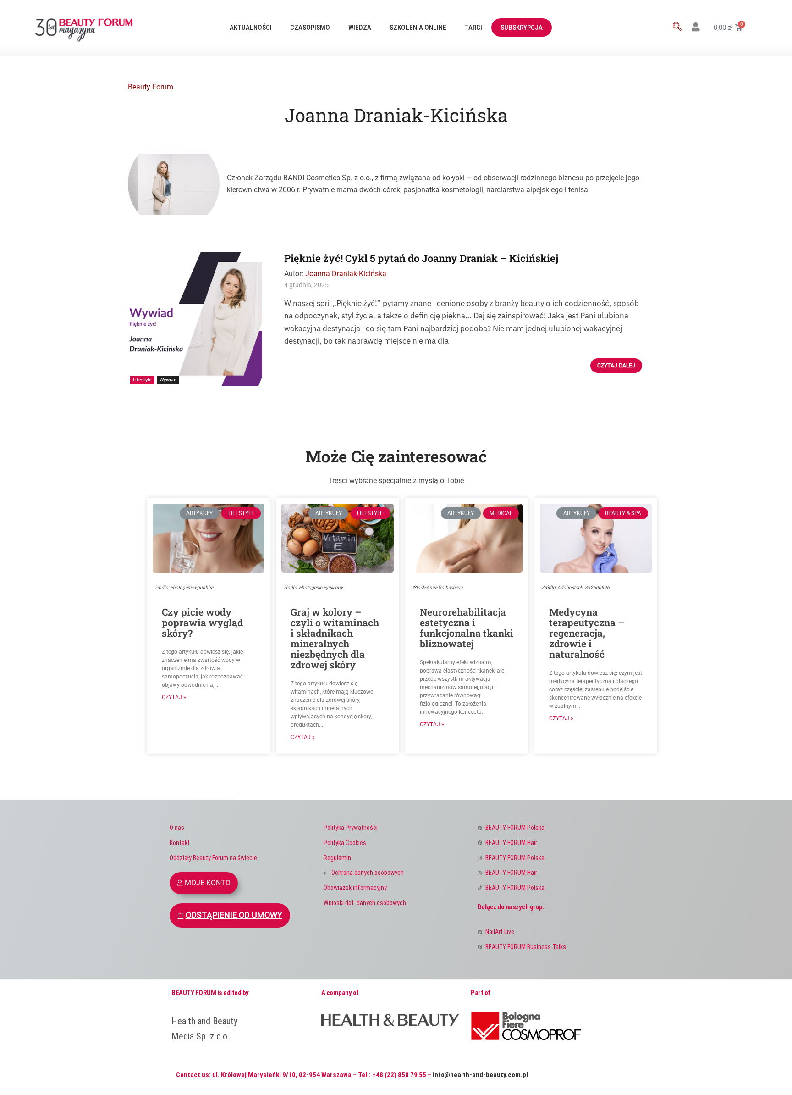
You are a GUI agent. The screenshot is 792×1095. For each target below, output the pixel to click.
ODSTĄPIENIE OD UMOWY (234, 915)
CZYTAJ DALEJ (616, 365)
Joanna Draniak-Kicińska (345, 273)
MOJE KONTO (208, 882)
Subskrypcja (521, 27)
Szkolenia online (418, 27)
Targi (473, 27)
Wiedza (359, 27)
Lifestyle (142, 379)
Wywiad (168, 379)
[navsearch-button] (677, 27)
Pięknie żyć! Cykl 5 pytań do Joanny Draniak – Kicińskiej (421, 258)
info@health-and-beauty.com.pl (480, 1075)
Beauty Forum (150, 87)
